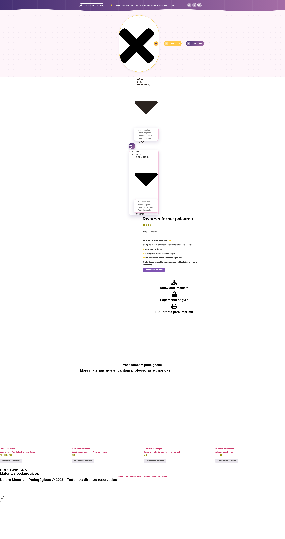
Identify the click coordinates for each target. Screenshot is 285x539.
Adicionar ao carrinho (153, 269)
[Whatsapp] (194, 5)
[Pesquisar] (156, 43)
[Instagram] (189, 5)
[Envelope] (199, 5)
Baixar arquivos (144, 133)
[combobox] (136, 17)
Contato (141, 142)
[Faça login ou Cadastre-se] (81, 5)
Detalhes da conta (145, 135)
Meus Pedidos (144, 130)
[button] (132, 146)
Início (140, 79)
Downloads (197, 43)
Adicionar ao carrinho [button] (11, 461)
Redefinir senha (144, 138)
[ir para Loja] (166, 43)
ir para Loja (175, 43)
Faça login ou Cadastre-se (93, 5)
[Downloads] (188, 43)
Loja (139, 82)
